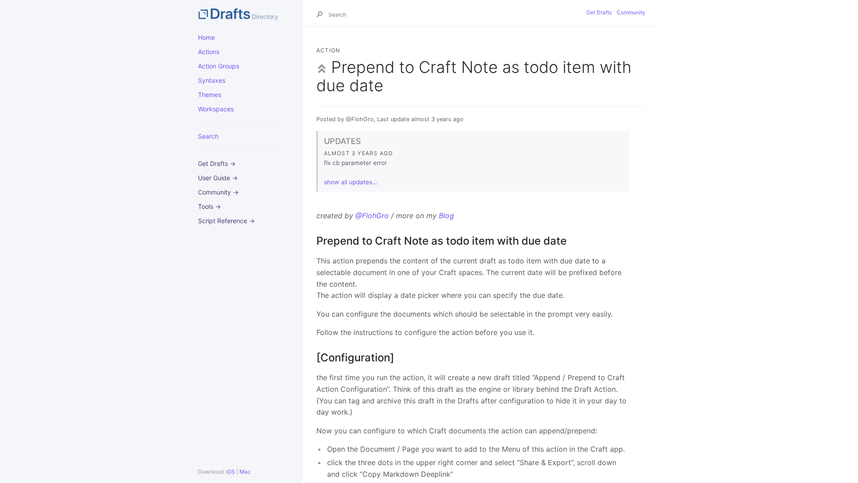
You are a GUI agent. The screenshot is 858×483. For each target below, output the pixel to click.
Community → (218, 192)
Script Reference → (226, 221)
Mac (245, 471)
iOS (230, 471)
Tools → (209, 206)
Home (206, 37)
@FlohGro (372, 215)
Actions (208, 51)
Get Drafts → (217, 163)
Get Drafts (599, 12)
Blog (446, 215)
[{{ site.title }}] (243, 13)
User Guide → (218, 178)
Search (208, 136)
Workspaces (216, 109)
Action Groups (218, 66)
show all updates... (351, 182)
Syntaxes (211, 80)
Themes (209, 94)
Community (631, 12)
